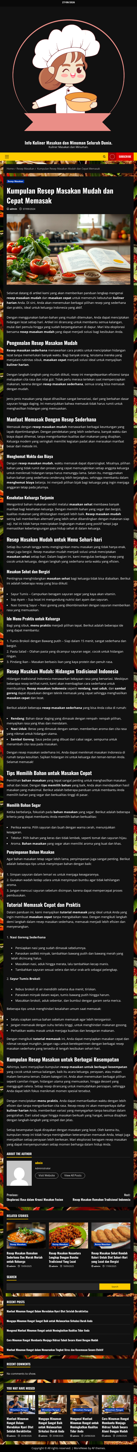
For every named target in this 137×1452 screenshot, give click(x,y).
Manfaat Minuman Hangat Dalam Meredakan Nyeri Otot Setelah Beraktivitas (47, 1311)
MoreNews (80, 1448)
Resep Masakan (15, 181)
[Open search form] (104, 156)
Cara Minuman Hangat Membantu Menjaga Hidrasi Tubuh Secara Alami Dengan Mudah (52, 1340)
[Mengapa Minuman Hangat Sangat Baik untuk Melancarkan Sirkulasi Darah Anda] (52, 1404)
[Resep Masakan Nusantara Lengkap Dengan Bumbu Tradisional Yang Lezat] (68, 1235)
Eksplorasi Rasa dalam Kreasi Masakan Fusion (35, 1197)
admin (13, 208)
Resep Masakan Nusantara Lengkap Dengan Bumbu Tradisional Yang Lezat (65, 1257)
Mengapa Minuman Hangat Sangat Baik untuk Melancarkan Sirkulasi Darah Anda (49, 1321)
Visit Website (47, 1175)
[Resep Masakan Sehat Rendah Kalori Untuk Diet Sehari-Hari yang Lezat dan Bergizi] (110, 1235)
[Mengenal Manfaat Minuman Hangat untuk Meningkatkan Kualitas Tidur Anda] (84, 1404)
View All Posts (73, 1175)
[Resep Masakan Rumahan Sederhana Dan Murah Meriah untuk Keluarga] (26, 1235)
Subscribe (125, 157)
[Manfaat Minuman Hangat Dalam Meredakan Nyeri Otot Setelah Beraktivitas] (21, 1404)
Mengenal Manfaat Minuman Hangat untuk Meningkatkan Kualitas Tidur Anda (48, 1330)
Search (12, 1277)
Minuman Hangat (19, 1409)
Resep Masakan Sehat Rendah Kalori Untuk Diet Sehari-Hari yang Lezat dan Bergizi (109, 1257)
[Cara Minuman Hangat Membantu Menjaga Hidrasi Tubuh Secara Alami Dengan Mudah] (116, 1404)
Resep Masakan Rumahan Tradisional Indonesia (101, 1197)
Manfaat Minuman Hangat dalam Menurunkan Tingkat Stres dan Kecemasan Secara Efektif (55, 1350)
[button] (7, 156)
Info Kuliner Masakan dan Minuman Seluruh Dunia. (68, 142)
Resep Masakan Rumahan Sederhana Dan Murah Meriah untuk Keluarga (24, 1257)
